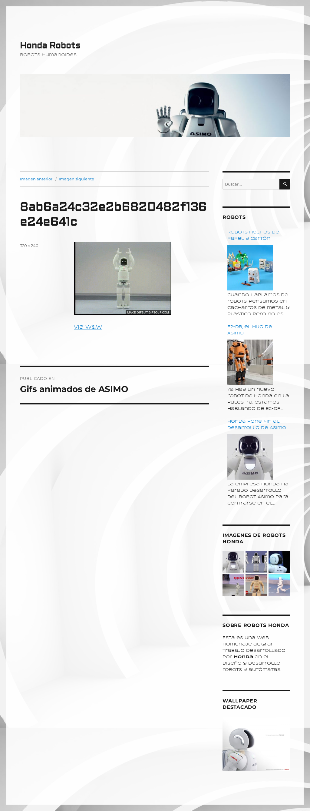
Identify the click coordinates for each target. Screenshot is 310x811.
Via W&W (88, 327)
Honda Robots (50, 45)
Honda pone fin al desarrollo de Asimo (256, 425)
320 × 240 (29, 245)
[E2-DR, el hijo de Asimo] (250, 362)
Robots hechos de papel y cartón (253, 235)
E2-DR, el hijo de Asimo (249, 330)
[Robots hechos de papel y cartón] (250, 267)
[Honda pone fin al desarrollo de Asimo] (250, 457)
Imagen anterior (36, 178)
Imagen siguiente (76, 178)
